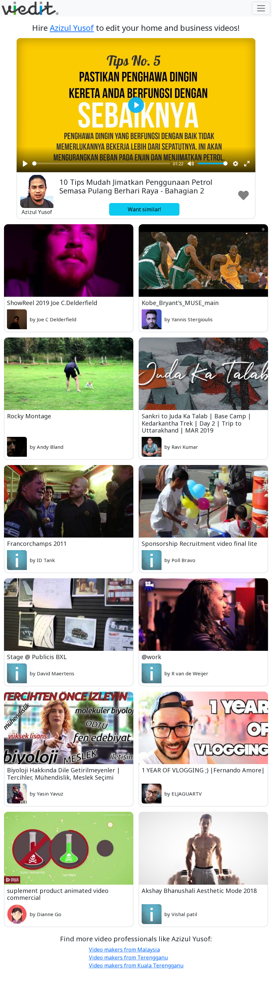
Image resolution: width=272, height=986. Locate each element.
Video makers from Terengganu (128, 957)
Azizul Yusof (72, 27)
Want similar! (144, 209)
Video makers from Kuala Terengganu (136, 965)
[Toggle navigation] (261, 8)
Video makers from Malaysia (124, 949)
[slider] (101, 163)
